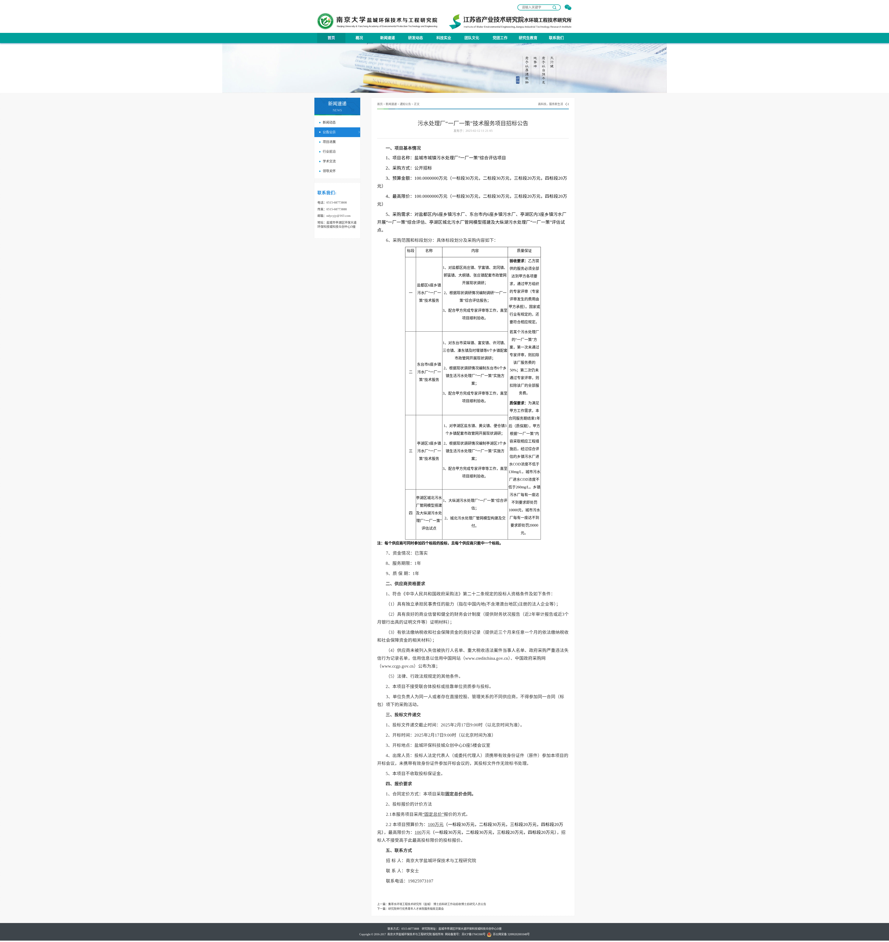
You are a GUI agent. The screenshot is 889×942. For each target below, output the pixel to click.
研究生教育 (528, 38)
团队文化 (471, 38)
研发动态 (415, 38)
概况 (359, 38)
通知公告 (405, 104)
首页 (331, 38)
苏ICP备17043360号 (473, 934)
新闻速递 (387, 38)
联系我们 (556, 38)
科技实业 (443, 38)
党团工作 (500, 38)
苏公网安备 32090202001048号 (510, 934)
